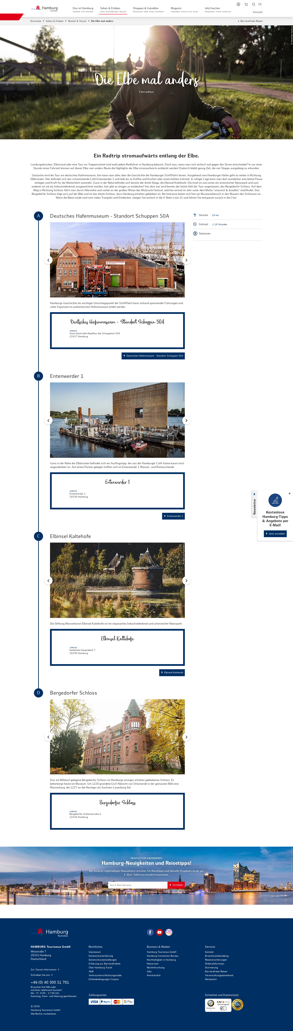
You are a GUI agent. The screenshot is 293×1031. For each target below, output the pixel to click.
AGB (91, 971)
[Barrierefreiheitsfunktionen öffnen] (238, 5)
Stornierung (211, 967)
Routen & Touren (77, 21)
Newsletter (254, 507)
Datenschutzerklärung (101, 956)
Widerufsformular (214, 964)
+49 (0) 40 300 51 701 (50, 982)
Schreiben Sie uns (41, 975)
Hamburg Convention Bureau (162, 956)
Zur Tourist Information (44, 970)
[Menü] (229, 1001)
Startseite (35, 21)
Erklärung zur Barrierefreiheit (105, 964)
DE (260, 4)
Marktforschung (155, 967)
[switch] (223, 1008)
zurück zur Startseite (88, 932)
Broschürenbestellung (217, 956)
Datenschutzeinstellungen (103, 960)
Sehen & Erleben (55, 21)
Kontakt (258, 12)
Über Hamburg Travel (100, 967)
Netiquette (211, 979)
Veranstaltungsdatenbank (219, 975)
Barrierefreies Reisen (251, 21)
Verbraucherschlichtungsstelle (105, 975)
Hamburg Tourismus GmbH (161, 952)
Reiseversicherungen (216, 960)
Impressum (95, 952)
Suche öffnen (253, 5)
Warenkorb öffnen (246, 5)
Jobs (149, 971)
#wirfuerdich (154, 975)
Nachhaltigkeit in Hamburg (161, 960)
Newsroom (153, 964)
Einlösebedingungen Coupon (104, 979)
